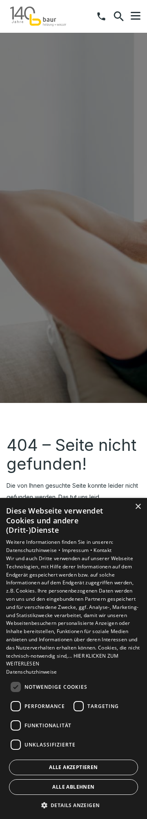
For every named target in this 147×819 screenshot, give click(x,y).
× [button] (138, 507)
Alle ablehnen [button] (73, 786)
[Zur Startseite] (38, 16)
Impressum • (78, 550)
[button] (135, 16)
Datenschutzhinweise (31, 671)
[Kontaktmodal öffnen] (101, 16)
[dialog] (73, 658)
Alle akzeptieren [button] (73, 767)
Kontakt (102, 550)
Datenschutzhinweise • (34, 550)
